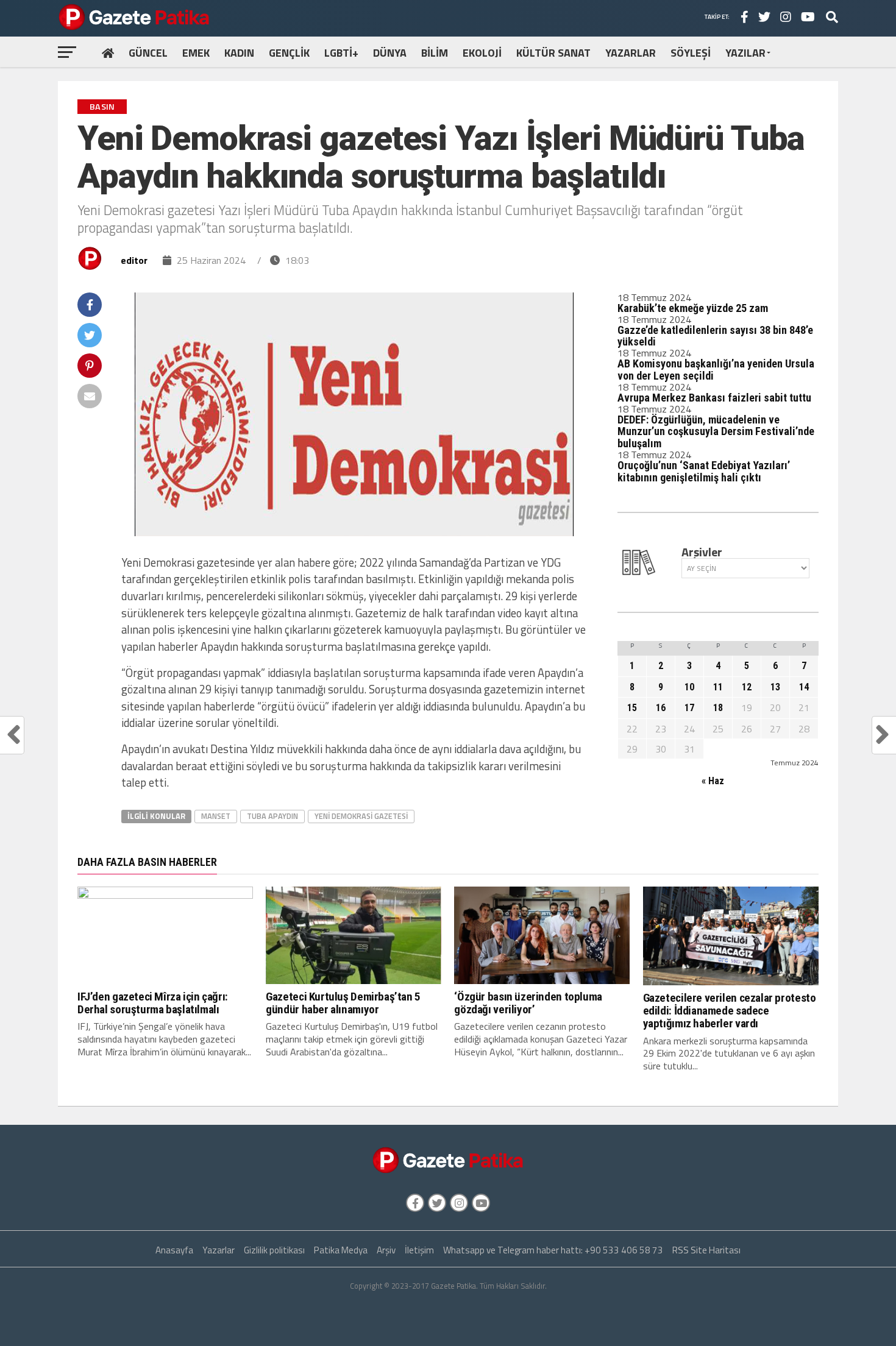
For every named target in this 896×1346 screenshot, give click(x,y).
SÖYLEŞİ (690, 52)
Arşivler (701, 552)
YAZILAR (745, 52)
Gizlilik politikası (274, 1250)
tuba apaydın (272, 816)
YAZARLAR (630, 52)
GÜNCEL (148, 52)
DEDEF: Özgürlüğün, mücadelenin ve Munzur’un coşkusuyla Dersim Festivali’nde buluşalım (715, 431)
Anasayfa (174, 1250)
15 (632, 708)
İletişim (419, 1250)
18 (718, 708)
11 (718, 687)
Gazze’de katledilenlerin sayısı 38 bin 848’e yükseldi (715, 336)
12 (747, 687)
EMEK (196, 52)
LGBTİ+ (341, 52)
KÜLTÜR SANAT (553, 52)
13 (775, 687)
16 (661, 708)
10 (689, 687)
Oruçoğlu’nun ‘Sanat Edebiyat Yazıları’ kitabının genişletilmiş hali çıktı (703, 471)
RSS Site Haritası (706, 1250)
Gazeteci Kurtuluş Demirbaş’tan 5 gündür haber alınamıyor (343, 1003)
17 (689, 708)
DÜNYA (390, 52)
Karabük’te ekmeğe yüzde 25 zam (692, 308)
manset (215, 816)
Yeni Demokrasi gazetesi (361, 816)
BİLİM (434, 52)
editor (134, 260)
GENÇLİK (289, 52)
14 (804, 687)
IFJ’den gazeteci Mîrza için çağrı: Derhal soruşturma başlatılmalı (152, 1003)
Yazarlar (218, 1250)
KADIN (239, 52)
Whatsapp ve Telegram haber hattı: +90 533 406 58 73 (553, 1250)
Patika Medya (341, 1250)
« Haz (713, 781)
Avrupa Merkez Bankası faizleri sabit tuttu (714, 397)
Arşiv (386, 1250)
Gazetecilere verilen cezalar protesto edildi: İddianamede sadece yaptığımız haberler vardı (729, 1010)
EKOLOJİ (482, 52)
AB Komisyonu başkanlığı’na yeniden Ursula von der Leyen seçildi (715, 369)
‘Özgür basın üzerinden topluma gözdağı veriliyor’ (528, 1003)
